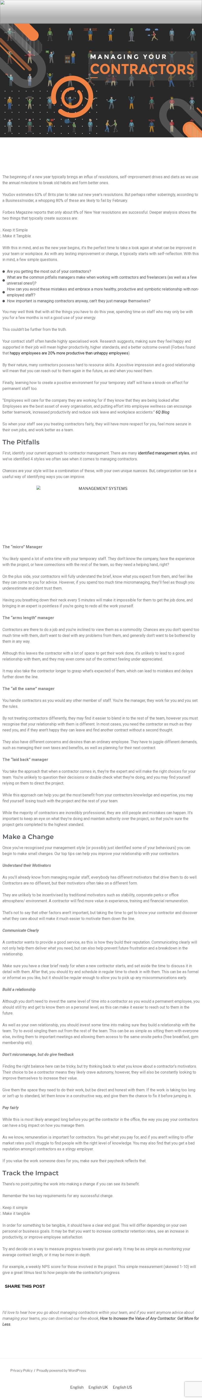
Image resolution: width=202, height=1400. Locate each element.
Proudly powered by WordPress (61, 1370)
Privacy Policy (21, 1370)
